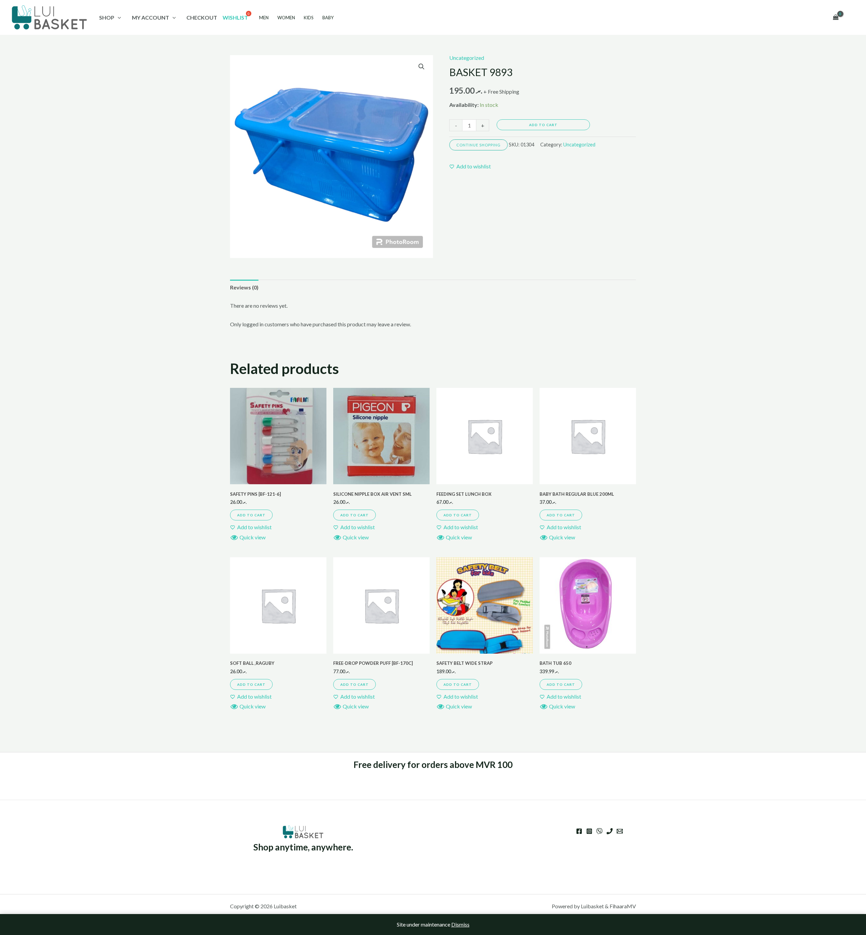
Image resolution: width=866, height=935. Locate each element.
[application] (117, 17)
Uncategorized (466, 57)
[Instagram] (589, 831)
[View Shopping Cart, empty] (835, 17)
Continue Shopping (478, 145)
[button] (421, 67)
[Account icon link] (851, 18)
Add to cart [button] (251, 515)
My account (150, 17)
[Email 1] (620, 831)
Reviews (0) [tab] (244, 287)
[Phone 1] (610, 831)
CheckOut (201, 17)
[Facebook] (579, 831)
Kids (309, 17)
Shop (106, 17)
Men (264, 17)
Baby (328, 17)
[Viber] (599, 831)
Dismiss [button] (460, 924)
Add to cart (543, 125)
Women (286, 17)
